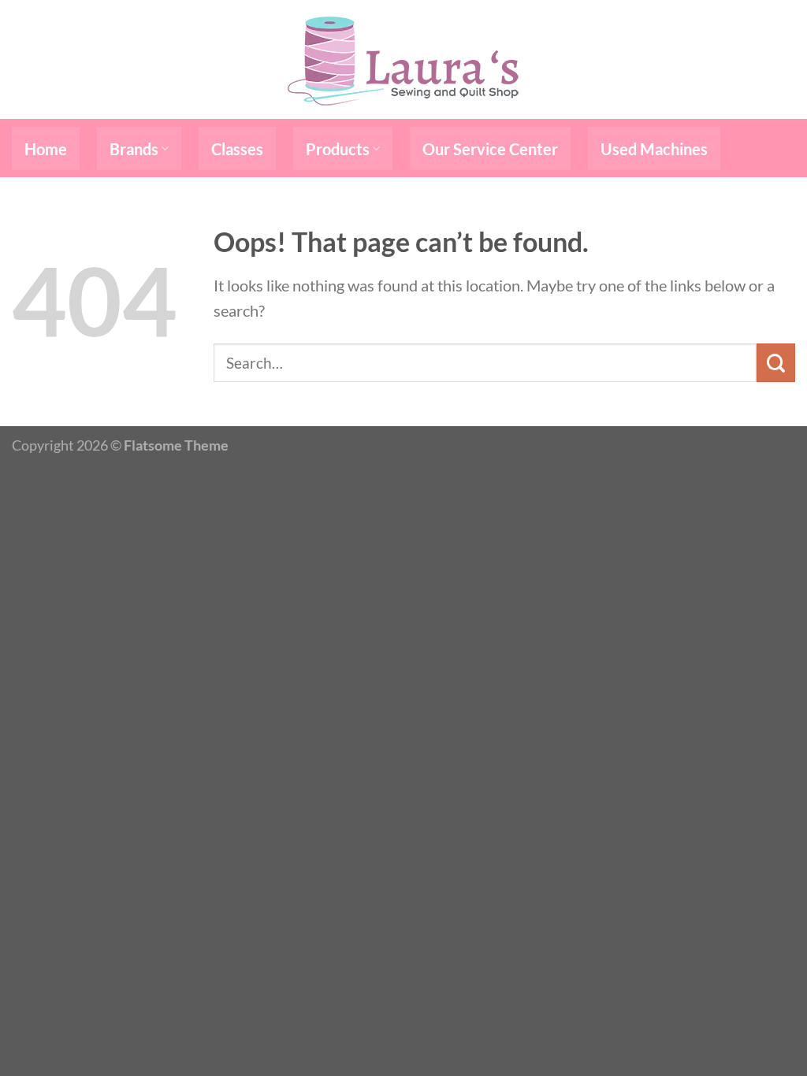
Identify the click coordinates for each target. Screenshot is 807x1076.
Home (45, 148)
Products (338, 148)
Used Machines (654, 148)
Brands (134, 148)
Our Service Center (490, 148)
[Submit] (776, 362)
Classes (237, 148)
